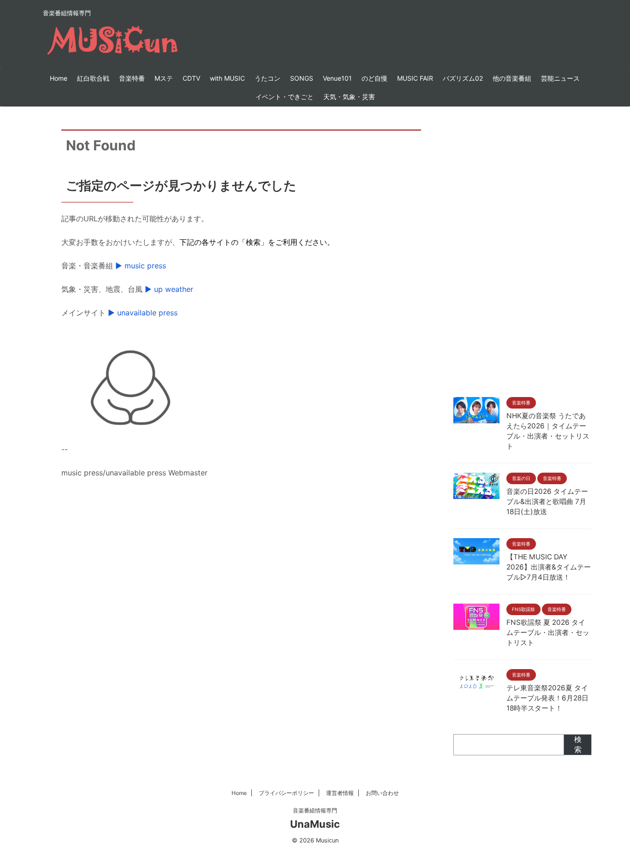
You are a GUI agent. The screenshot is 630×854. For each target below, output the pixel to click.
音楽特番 (132, 78)
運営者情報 (340, 792)
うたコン (267, 78)
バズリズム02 (463, 78)
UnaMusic (315, 824)
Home (58, 78)
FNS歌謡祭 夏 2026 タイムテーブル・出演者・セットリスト (547, 632)
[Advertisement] (522, 249)
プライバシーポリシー (286, 792)
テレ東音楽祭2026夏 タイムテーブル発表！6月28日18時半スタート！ (547, 697)
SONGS (301, 78)
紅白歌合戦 (93, 78)
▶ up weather (169, 289)
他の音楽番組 (512, 78)
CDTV (191, 78)
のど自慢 (374, 78)
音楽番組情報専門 (315, 810)
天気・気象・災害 (349, 97)
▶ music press (140, 265)
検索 (578, 744)
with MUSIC (227, 78)
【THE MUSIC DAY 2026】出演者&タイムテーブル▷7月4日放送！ (548, 566)
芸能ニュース (560, 78)
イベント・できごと (285, 97)
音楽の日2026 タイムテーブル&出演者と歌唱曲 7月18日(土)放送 (547, 501)
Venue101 (337, 78)
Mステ (164, 78)
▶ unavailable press (143, 312)
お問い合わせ (382, 792)
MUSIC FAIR (415, 78)
